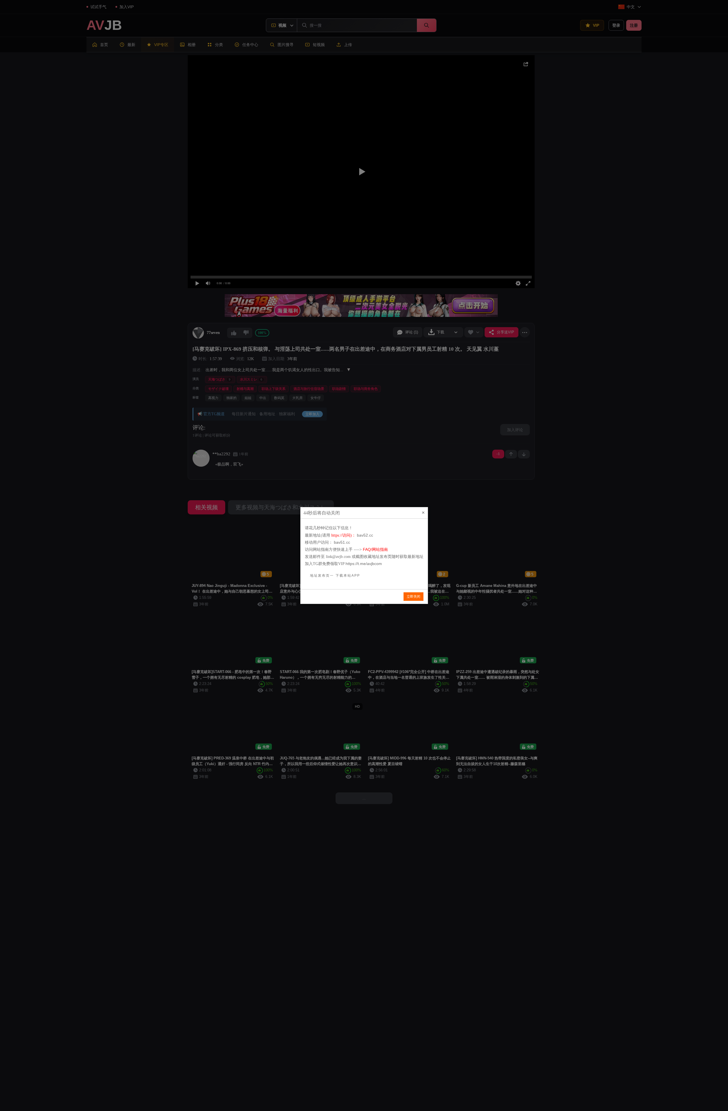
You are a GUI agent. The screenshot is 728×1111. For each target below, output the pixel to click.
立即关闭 (413, 597)
